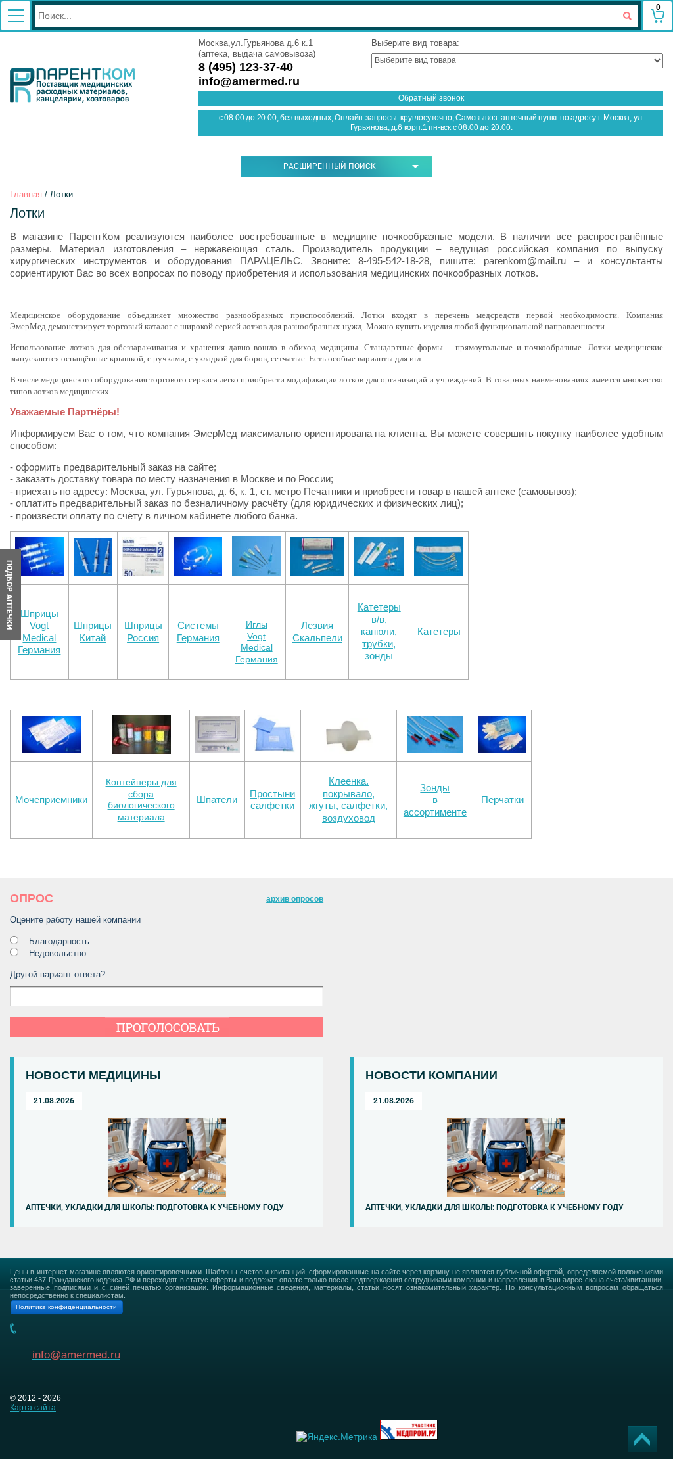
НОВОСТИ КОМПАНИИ (431, 1075)
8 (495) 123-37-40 (245, 67)
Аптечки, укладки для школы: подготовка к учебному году (155, 1207)
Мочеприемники (51, 800)
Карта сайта (33, 1407)
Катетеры (439, 631)
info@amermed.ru (249, 81)
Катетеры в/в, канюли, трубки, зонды (379, 631)
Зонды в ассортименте (435, 800)
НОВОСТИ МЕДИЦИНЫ (93, 1075)
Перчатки (502, 800)
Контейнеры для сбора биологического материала (141, 799)
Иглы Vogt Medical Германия (256, 641)
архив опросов (294, 899)
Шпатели (217, 800)
